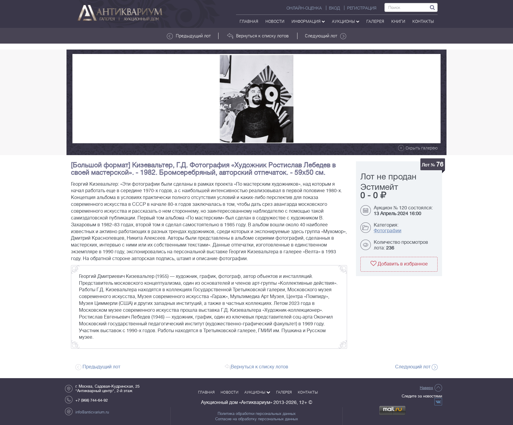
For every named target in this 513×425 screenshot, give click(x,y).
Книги (398, 21)
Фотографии (387, 230)
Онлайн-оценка (304, 8)
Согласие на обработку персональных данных (256, 419)
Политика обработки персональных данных (257, 413)
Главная (249, 21)
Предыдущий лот (193, 36)
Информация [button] (307, 21)
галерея (375, 21)
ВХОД (334, 8)
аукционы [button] (344, 21)
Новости (274, 21)
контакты (423, 21)
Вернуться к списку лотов (262, 36)
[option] (256, 98)
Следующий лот (321, 36)
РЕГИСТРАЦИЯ (361, 8)
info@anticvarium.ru (92, 412)
